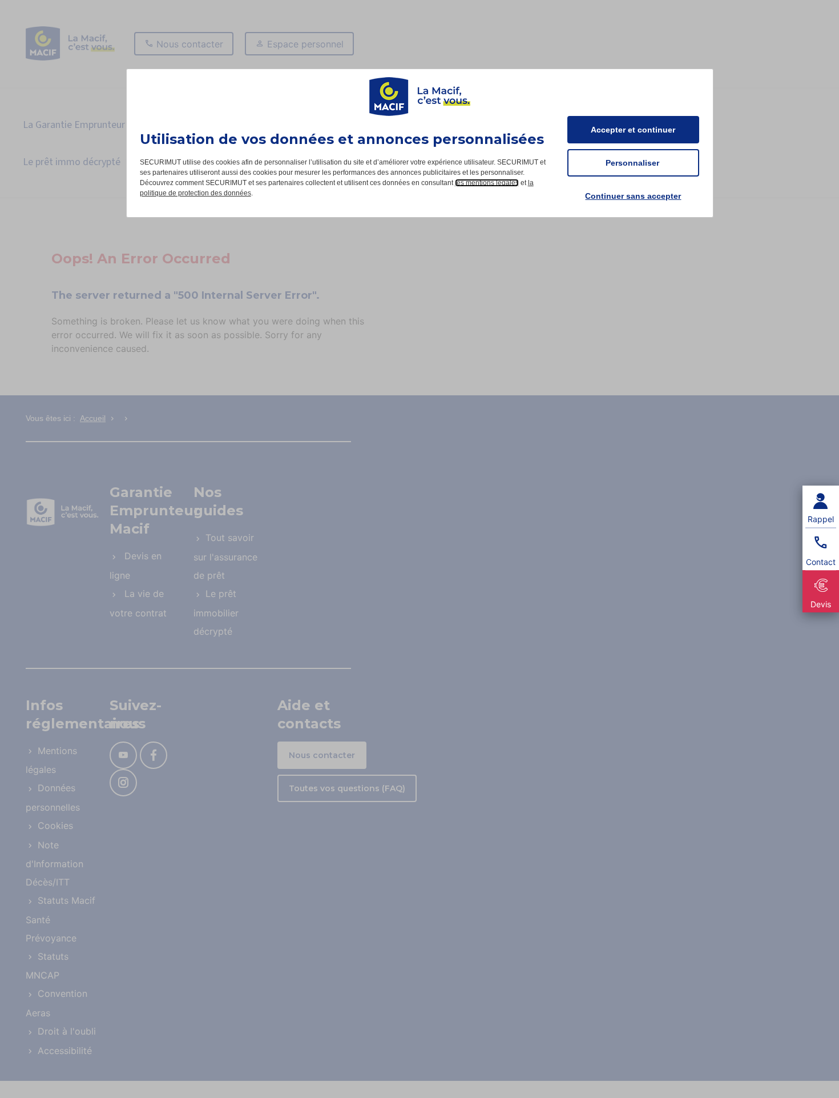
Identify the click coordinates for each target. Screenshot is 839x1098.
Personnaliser (632, 162)
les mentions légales (487, 183)
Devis (820, 604)
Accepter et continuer (633, 129)
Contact (821, 562)
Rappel (821, 519)
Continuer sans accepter (633, 196)
